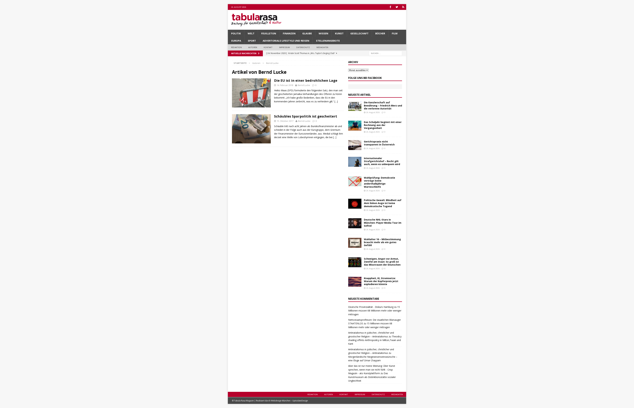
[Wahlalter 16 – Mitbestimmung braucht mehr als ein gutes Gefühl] (354, 243)
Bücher (380, 33)
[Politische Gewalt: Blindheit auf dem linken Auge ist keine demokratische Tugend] (354, 204)
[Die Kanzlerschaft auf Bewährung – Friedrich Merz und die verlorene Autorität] (354, 106)
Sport (252, 40)
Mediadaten (322, 47)
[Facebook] (390, 7)
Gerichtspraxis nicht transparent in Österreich (379, 143)
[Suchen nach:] (385, 53)
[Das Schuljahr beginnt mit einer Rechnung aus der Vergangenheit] (354, 126)
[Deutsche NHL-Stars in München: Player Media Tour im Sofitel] (354, 223)
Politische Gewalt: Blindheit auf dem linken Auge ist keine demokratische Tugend (382, 203)
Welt (251, 33)
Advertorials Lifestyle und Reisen (286, 40)
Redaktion (236, 47)
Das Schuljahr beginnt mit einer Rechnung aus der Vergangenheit (383, 125)
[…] (336, 101)
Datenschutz (303, 47)
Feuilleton (268, 33)
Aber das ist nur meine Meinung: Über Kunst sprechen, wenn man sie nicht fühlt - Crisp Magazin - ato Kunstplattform (371, 369)
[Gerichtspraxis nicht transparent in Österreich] (354, 145)
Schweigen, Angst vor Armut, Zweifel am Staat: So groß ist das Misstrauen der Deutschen (382, 261)
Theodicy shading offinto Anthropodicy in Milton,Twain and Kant (375, 340)
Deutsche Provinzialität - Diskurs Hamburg (370, 306)
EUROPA (236, 40)
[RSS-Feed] (403, 7)
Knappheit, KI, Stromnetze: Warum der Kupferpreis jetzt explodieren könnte (381, 281)
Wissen (323, 33)
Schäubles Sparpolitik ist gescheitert (305, 116)
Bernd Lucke (304, 85)
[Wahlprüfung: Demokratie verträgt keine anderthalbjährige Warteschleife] (354, 181)
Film (395, 33)
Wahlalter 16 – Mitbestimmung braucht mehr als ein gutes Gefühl (382, 242)
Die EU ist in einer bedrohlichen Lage (305, 80)
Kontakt (268, 47)
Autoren (252, 47)
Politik (236, 33)
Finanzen (289, 33)
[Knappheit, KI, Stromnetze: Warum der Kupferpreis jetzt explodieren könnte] (354, 282)
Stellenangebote (328, 40)
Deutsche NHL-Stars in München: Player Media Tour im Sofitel (382, 222)
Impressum (284, 47)
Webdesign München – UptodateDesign (289, 400)
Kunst (339, 33)
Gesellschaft (359, 33)
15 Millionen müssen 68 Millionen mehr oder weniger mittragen (374, 310)
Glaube (307, 33)
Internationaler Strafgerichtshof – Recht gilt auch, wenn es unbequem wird (382, 161)
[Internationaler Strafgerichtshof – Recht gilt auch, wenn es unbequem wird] (354, 162)
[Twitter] (397, 7)
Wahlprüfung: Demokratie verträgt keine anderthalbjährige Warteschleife (379, 182)
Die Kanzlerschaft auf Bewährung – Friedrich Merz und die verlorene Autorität (383, 105)
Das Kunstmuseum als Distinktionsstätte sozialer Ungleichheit (372, 377)
